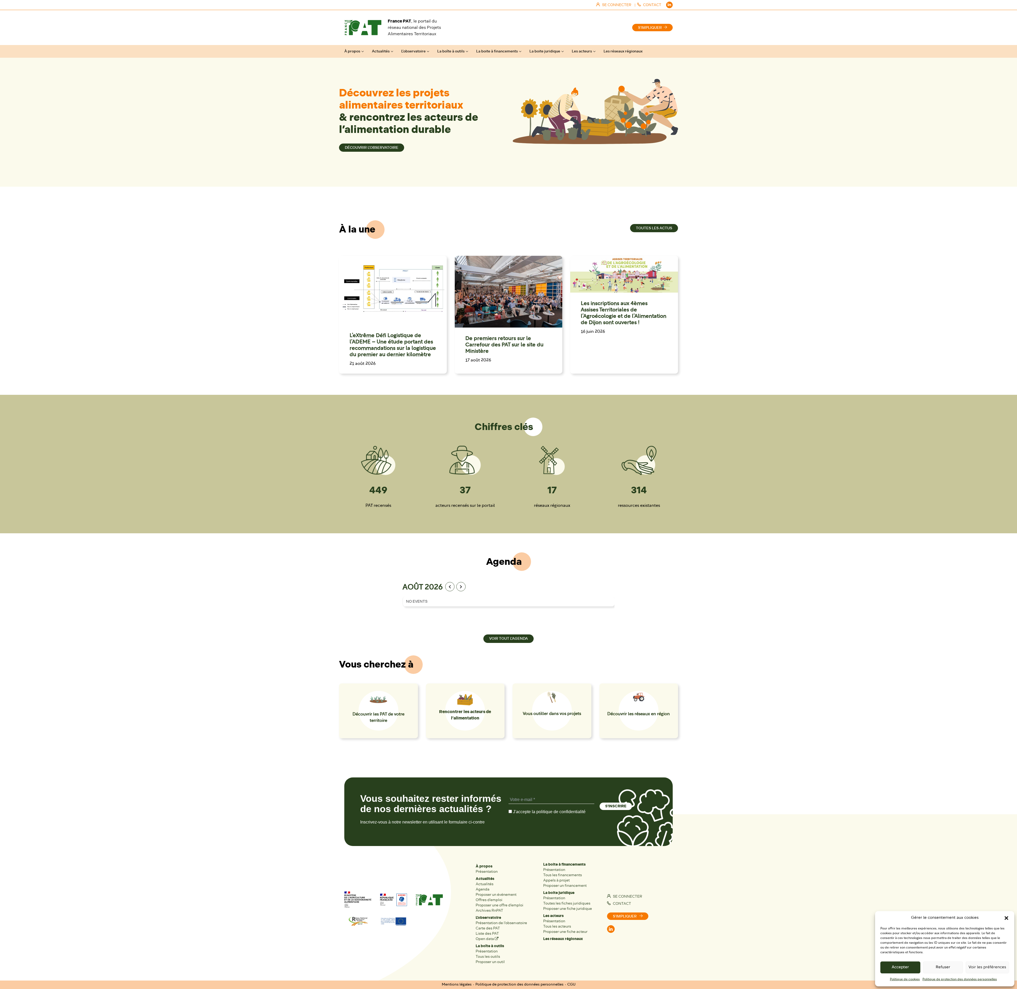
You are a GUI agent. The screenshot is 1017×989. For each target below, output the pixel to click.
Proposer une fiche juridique (567, 908)
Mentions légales (457, 985)
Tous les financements (562, 875)
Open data (485, 939)
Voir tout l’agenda (508, 638)
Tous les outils (488, 956)
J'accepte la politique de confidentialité (549, 811)
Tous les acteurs (557, 926)
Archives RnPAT (489, 910)
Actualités (381, 51)
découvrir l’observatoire (371, 147)
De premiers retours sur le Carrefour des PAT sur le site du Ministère (504, 345)
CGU (571, 985)
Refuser (943, 967)
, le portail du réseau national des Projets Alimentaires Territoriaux (414, 27)
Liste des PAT (487, 933)
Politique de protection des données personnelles (959, 979)
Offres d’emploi (489, 900)
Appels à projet (556, 880)
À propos (352, 51)
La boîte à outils (451, 51)
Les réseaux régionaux (623, 51)
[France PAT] (362, 27)
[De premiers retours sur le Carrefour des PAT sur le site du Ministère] (509, 292)
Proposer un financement (565, 885)
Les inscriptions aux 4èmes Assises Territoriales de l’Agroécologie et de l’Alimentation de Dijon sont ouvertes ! (623, 313)
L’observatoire (413, 51)
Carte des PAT (488, 928)
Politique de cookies (905, 979)
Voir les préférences (987, 967)
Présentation (487, 871)
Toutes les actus (654, 228)
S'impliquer (650, 27)
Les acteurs (582, 51)
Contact (621, 903)
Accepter (900, 967)
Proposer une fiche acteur (565, 931)
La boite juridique (544, 51)
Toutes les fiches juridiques (566, 903)
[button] (1006, 918)
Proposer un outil (490, 962)
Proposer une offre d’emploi (499, 905)
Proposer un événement (496, 894)
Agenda (482, 889)
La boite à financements (497, 51)
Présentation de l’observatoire (501, 923)
